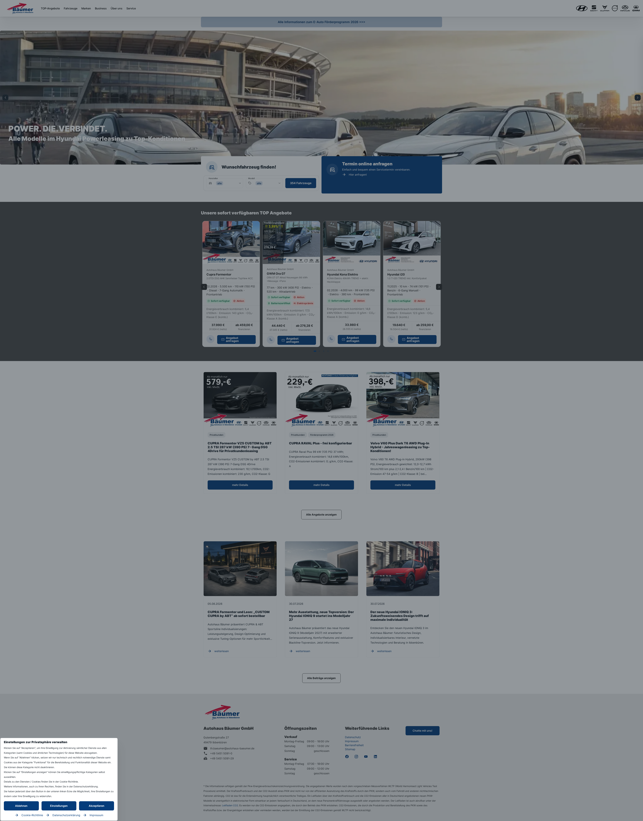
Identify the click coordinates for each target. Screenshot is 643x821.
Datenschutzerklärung (66, 815)
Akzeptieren (96, 805)
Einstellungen (59, 805)
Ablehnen (21, 805)
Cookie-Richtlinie (32, 815)
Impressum (96, 815)
